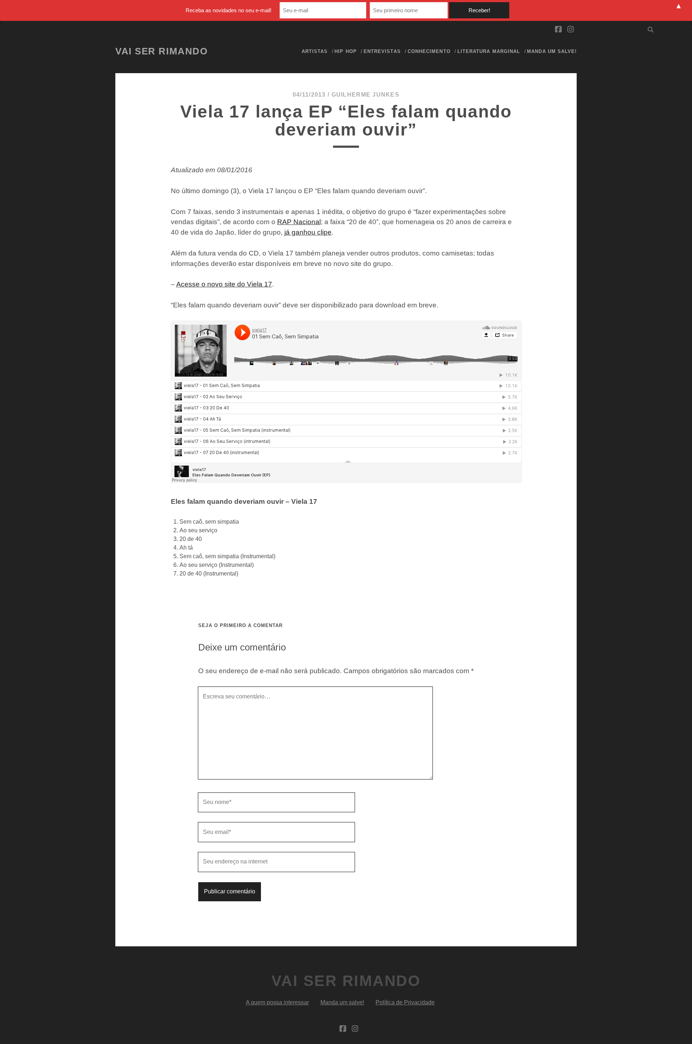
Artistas (315, 51)
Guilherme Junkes (365, 95)
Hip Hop (345, 51)
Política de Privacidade (405, 1002)
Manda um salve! (552, 51)
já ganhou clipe (308, 232)
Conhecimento (429, 51)
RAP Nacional (299, 222)
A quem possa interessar (277, 1002)
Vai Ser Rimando (161, 51)
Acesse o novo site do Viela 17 (224, 284)
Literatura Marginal (488, 51)
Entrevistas (382, 51)
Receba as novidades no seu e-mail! (228, 10)
